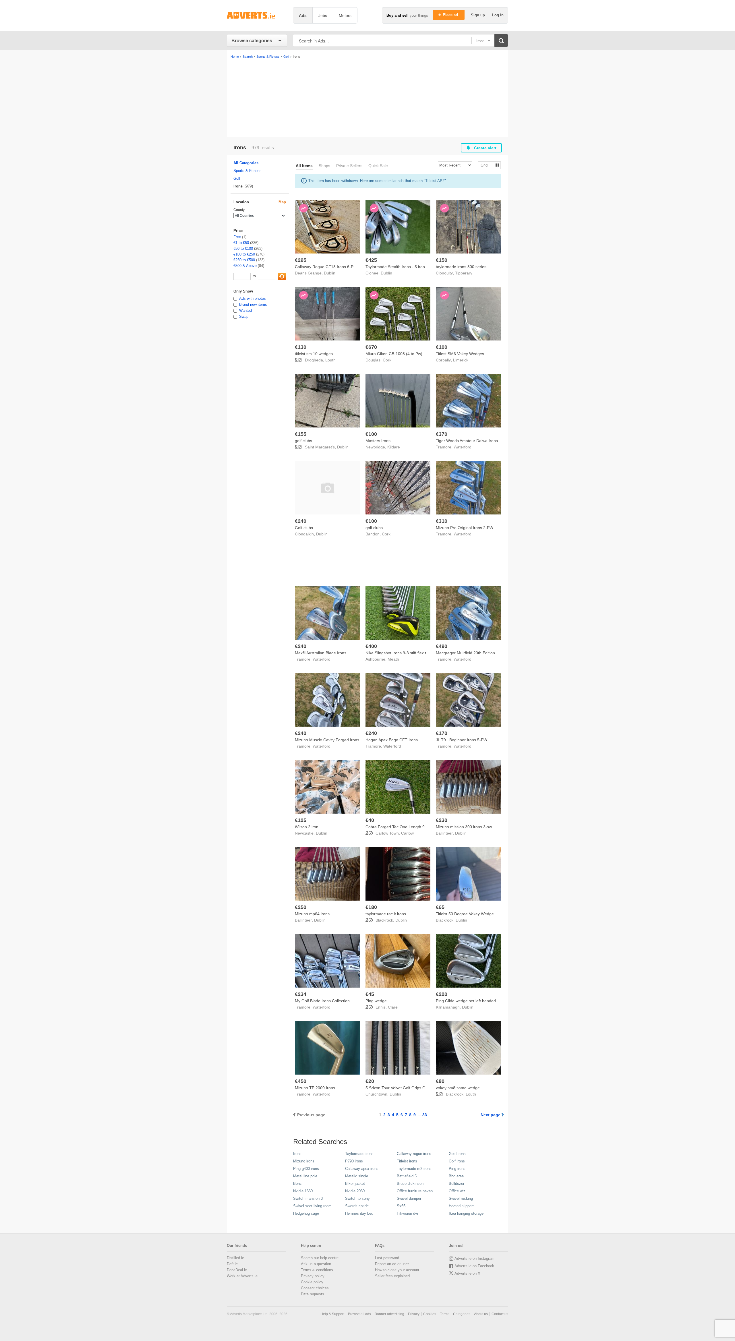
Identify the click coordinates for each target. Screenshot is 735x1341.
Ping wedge (376, 1001)
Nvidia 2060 (355, 1191)
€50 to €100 (243, 248)
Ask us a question (316, 1264)
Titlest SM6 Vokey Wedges (460, 353)
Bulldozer (456, 1183)
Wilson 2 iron (306, 827)
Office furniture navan (415, 1191)
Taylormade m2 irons (414, 1168)
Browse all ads (359, 1314)
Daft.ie (232, 1264)
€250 (300, 907)
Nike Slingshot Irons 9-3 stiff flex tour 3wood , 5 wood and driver (423, 653)
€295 (300, 260)
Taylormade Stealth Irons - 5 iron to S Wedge (406, 266)
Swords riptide (357, 1206)
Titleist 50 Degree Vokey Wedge (465, 914)
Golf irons (457, 1161)
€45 (369, 994)
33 (424, 1114)
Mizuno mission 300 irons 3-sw (464, 827)
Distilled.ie (235, 1258)
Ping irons (457, 1168)
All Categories (245, 163)
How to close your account (397, 1270)
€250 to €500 (244, 260)
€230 (441, 820)
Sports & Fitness (247, 171)
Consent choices (315, 1288)
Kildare (393, 447)
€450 (300, 1081)
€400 (371, 646)
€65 (440, 907)
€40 (369, 820)
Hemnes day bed (359, 1213)
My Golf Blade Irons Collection (322, 1001)
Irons (297, 1154)
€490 (441, 646)
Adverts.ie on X (467, 1273)
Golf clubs (304, 527)
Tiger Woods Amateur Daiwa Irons (467, 440)
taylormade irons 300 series (461, 266)
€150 (441, 260)
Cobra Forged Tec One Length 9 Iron (399, 827)
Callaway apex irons (361, 1168)
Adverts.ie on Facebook (474, 1266)
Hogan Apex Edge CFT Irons (391, 740)
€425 (371, 260)
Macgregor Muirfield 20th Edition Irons (470, 653)
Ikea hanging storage (466, 1213)
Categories (461, 1314)
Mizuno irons (303, 1161)
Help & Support (332, 1314)
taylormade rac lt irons (385, 914)
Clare (393, 1007)
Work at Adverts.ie (242, 1276)
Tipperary (463, 273)
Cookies (429, 1314)
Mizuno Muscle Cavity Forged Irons (327, 740)
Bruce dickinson (410, 1183)
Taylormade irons (359, 1154)
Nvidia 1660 (303, 1191)
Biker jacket (355, 1183)
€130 (300, 347)
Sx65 (401, 1206)
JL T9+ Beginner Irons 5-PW (461, 740)
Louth (330, 360)
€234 (300, 994)
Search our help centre (320, 1258)
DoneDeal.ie (237, 1270)
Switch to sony (357, 1198)
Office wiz (457, 1191)
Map (282, 202)
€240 (300, 521)
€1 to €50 (241, 243)
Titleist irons (407, 1161)
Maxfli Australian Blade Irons (320, 653)
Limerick (460, 360)
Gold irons (457, 1154)
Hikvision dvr (407, 1213)
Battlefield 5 (407, 1176)
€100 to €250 (244, 254)
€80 (440, 1081)
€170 (441, 733)
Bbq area (456, 1176)
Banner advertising (389, 1314)
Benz (297, 1183)
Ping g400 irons (306, 1168)
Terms (444, 1314)
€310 (441, 521)
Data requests (312, 1294)
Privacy (413, 1314)
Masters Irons (377, 440)
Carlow (407, 833)
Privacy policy (312, 1276)
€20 (369, 1081)
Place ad (451, 15)
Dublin (329, 273)
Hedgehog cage (306, 1213)
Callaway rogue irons (414, 1154)
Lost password (387, 1258)
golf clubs (303, 440)
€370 (441, 434)
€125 (300, 820)
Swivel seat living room (312, 1206)
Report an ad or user (392, 1264)
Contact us (500, 1314)
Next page (490, 1114)
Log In (498, 15)
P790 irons (354, 1161)
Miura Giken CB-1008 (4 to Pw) (393, 353)
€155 (300, 434)
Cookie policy (312, 1282)
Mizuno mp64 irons (312, 914)
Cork (387, 360)
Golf (236, 178)
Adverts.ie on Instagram (474, 1258)
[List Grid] (487, 165)
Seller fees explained (392, 1276)
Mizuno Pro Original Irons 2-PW (464, 527)
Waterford (462, 447)
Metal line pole (305, 1176)
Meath (393, 659)
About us (481, 1314)
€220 (441, 994)
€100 (441, 347)
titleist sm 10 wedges (314, 353)
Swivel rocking (461, 1198)
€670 (371, 347)
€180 (371, 907)
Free (237, 237)
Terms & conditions (317, 1270)
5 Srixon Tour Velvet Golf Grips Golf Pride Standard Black (417, 1087)
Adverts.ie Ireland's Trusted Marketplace (257, 15)
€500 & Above (245, 266)
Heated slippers (462, 1206)
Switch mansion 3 (308, 1198)
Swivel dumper (409, 1198)
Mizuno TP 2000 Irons (315, 1087)
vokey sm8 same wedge (458, 1087)
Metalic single (356, 1176)
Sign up (478, 15)
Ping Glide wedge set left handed (466, 1001)
